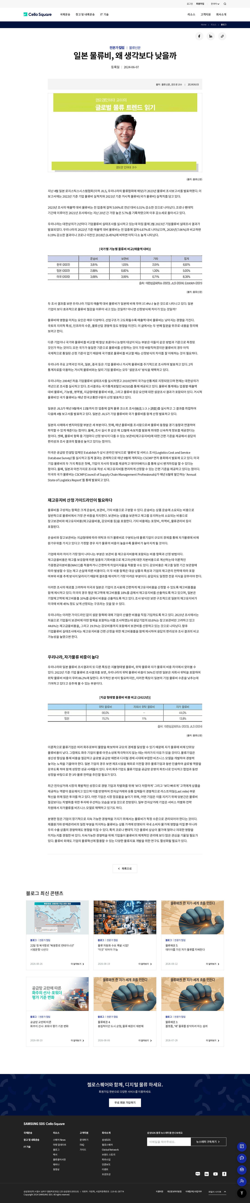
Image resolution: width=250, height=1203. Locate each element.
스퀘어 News (59, 1139)
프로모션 (106, 1174)
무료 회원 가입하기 (124, 1102)
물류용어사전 (59, 1159)
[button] (38, 14)
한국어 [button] (214, 3)
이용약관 (159, 1191)
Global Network (110, 1149)
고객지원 (206, 14)
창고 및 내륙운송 (85, 14)
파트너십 (106, 1159)
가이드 (83, 1149)
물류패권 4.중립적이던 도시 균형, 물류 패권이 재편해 (120, 1024)
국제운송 (65, 14)
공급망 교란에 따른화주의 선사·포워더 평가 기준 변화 (49, 1024)
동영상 (56, 1169)
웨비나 (56, 1164)
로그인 (190, 3)
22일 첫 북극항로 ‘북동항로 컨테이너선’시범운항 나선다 (52, 947)
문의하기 (84, 1139)
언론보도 (106, 1164)
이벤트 (105, 1169)
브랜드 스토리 (108, 1154)
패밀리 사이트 (215, 1192)
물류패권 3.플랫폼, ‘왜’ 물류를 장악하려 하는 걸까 (186, 1024)
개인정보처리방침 (174, 1191)
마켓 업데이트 (59, 1144)
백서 (55, 1154)
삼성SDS (106, 1139)
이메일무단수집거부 (194, 1191)
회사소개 (221, 14)
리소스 (191, 14)
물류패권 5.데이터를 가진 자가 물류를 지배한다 (185, 947)
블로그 (223, 24)
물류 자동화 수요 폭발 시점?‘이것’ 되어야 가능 (113, 947)
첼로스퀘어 (107, 1144)
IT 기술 (104, 14)
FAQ (82, 1144)
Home (203, 24)
